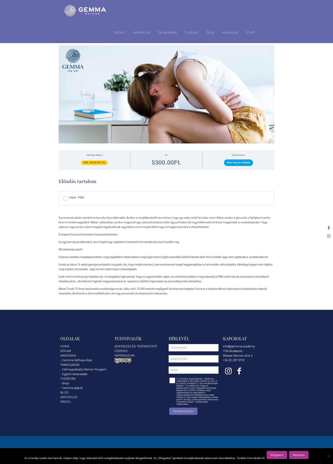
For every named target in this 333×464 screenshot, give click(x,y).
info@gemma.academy (239, 346)
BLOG (64, 392)
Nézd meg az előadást (238, 162)
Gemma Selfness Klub (77, 360)
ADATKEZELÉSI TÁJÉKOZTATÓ (135, 346)
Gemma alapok (72, 388)
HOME (65, 346)
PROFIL (65, 402)
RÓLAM (65, 351)
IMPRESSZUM (124, 355)
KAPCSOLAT (68, 397)
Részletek (299, 454)
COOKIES (121, 351)
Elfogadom (277, 454)
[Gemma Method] (85, 11)
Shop (65, 383)
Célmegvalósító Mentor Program (84, 369)
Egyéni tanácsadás (74, 374)
